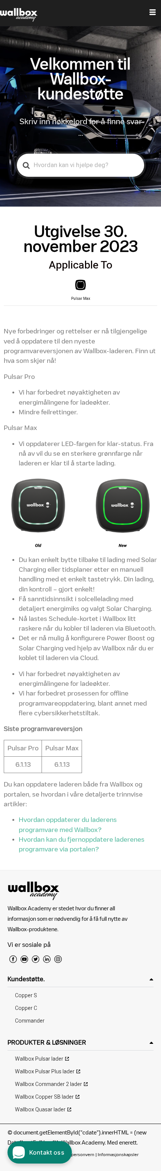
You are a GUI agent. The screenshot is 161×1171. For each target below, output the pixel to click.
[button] (80, 979)
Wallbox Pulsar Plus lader (45, 1072)
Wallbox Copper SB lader (44, 1097)
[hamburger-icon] (152, 13)
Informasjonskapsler (118, 1154)
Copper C (26, 1008)
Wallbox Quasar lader (40, 1110)
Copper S (26, 995)
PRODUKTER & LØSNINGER (46, 1042)
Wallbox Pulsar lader (39, 1059)
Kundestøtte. (26, 979)
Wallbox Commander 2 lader (48, 1084)
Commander (30, 1021)
